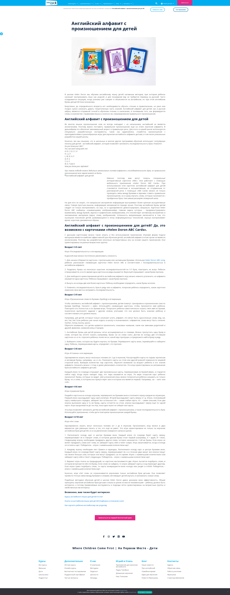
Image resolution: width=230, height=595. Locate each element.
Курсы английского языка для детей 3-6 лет (84, 496)
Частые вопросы (71, 578)
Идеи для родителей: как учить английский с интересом (95, 8)
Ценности (94, 574)
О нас (97, 3)
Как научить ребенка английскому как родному (86, 505)
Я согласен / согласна (144, 592)
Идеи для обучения (149, 574)
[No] (228, 591)
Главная (65, 8)
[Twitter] (113, 536)
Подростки (43, 578)
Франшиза (171, 574)
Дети (41, 571)
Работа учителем (174, 571)
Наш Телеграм (122, 576)
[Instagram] (108, 536)
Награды (93, 578)
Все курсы (43, 565)
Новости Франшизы (150, 578)
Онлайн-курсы (70, 568)
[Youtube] (123, 536)
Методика (94, 568)
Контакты (127, 3)
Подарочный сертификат (74, 574)
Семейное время (148, 571)
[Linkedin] (118, 536)
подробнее (123, 590)
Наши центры (167, 3)
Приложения (107, 3)
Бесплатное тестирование (75, 571)
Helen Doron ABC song (155, 260)
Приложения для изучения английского (127, 566)
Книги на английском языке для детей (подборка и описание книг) (94, 501)
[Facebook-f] (104, 536)
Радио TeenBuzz (122, 570)
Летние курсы (70, 565)
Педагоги (94, 571)
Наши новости (148, 565)
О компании (95, 565)
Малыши (42, 568)
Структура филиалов (175, 578)
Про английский (148, 568)
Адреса (170, 565)
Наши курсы (72, 3)
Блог (117, 3)
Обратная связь (173, 568)
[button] (1, 33)
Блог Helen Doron (74, 8)
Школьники (43, 574)
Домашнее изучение (124, 573)
